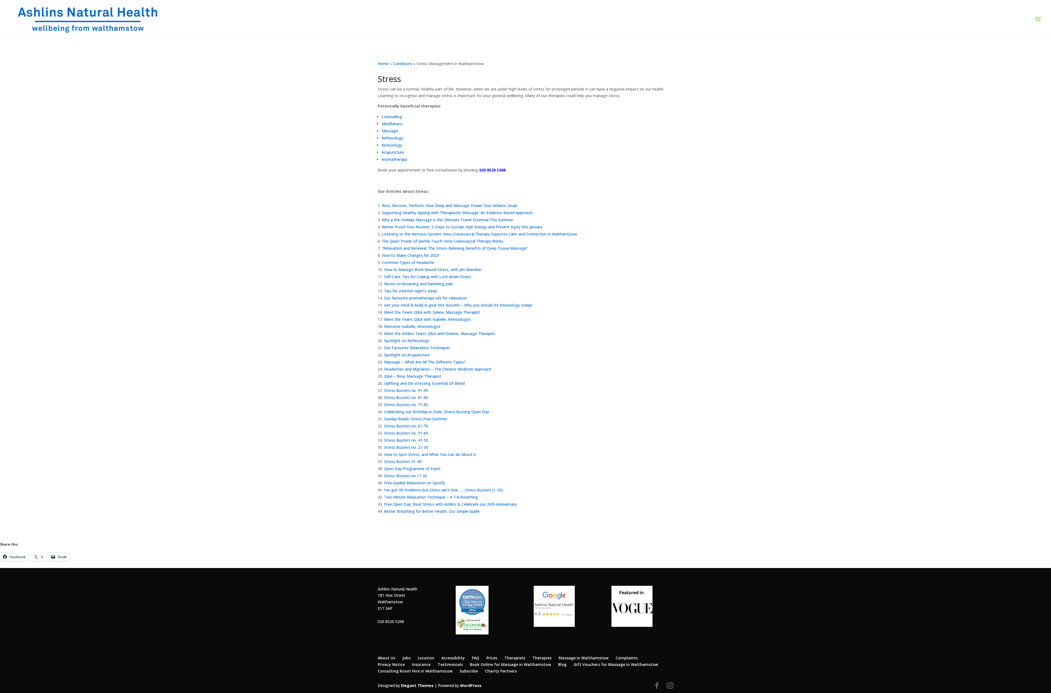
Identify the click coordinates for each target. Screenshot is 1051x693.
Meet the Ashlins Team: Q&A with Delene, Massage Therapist (439, 333)
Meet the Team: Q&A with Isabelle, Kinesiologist (427, 319)
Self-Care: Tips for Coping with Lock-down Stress (427, 276)
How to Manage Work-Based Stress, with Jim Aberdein (433, 269)
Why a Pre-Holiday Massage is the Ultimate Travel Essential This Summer (447, 219)
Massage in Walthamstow (583, 657)
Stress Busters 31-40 (402, 461)
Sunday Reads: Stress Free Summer (415, 418)
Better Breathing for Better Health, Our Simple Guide (432, 511)
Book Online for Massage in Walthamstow (510, 664)
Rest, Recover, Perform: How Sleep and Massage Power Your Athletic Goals (450, 205)
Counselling (392, 116)
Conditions (402, 63)
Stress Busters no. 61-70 (406, 426)
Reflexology (392, 138)
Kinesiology (392, 145)
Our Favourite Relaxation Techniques (417, 347)
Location (426, 657)
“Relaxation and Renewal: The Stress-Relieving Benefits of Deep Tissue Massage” (455, 248)
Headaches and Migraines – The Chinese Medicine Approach (437, 369)
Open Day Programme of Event (412, 468)
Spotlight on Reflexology (406, 340)
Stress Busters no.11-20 (405, 475)
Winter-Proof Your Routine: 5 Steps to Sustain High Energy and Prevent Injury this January (462, 226)
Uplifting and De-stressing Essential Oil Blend (424, 383)
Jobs (406, 657)
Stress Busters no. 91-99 (406, 390)
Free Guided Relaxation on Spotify (414, 482)
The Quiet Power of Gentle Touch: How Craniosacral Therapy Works (442, 241)
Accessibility (453, 657)
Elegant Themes (417, 685)
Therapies (542, 657)
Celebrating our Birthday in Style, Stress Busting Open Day (436, 411)
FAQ (475, 657)
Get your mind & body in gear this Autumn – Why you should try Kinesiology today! (458, 305)
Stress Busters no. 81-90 (406, 397)
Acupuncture (393, 152)
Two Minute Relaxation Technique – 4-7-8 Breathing (431, 497)
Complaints (627, 657)
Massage (390, 130)
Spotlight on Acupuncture (407, 354)
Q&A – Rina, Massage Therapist (412, 376)
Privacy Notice (391, 664)
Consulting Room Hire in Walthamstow (415, 671)
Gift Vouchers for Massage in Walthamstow (616, 664)
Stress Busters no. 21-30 (406, 447)
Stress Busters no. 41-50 (406, 440)
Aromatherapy (394, 159)
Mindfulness (392, 123)
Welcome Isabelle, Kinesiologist (412, 326)
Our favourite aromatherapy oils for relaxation (425, 298)
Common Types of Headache (408, 262)
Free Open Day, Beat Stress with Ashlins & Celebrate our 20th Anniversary (450, 504)
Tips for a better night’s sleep (410, 290)
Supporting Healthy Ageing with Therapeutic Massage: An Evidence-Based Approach (457, 212)
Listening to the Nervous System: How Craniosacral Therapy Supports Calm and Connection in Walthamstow (479, 234)
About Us (386, 657)
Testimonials (450, 664)
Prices (491, 657)
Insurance (421, 664)
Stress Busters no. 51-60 (406, 433)
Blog (562, 664)
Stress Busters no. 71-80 (406, 404)
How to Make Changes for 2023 (410, 255)
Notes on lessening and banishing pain (418, 283)
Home (383, 63)
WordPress (470, 685)
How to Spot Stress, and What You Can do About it (430, 454)
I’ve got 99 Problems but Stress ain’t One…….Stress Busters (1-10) (443, 490)
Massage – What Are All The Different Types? (425, 362)
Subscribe (469, 671)
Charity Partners (501, 671)
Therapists (514, 657)
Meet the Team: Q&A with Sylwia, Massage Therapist (432, 312)
